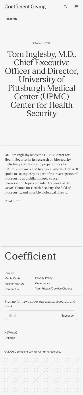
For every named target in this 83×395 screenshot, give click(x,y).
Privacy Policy (43, 278)
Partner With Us (14, 283)
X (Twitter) (10, 332)
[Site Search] (65, 6)
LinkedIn (9, 338)
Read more (12, 201)
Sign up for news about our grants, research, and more (40, 304)
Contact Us (12, 289)
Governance (42, 283)
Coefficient (30, 256)
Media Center (13, 278)
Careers (9, 273)
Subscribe (67, 315)
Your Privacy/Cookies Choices (53, 288)
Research (11, 19)
